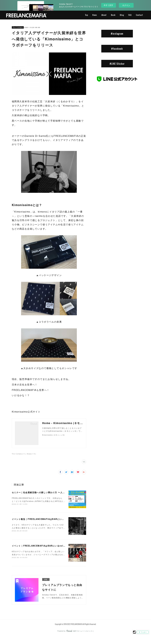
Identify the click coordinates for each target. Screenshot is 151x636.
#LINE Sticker (117, 63)
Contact (139, 15)
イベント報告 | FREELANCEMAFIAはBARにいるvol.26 (41, 518)
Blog (122, 15)
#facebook (117, 48)
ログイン (126, 5)
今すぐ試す (108, 5)
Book (113, 15)
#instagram (117, 33)
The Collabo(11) (19, 454)
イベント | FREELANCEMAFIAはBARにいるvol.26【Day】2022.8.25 (49, 545)
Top (86, 15)
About (104, 15)
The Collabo (18, 27)
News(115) (31, 454)
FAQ (130, 15)
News (94, 15)
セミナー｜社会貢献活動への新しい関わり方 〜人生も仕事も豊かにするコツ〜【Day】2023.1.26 (62, 492)
